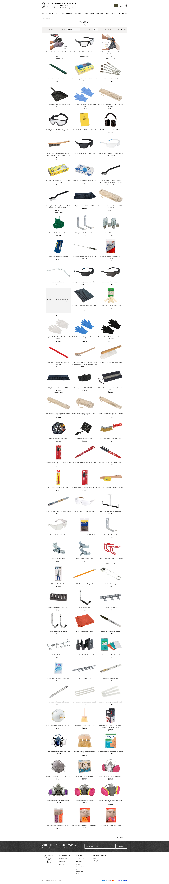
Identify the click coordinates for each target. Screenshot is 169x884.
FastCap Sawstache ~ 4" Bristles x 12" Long (84, 206)
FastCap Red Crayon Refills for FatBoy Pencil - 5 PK (58, 363)
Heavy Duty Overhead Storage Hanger (111, 511)
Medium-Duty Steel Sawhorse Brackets (84, 655)
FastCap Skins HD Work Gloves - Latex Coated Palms (111, 53)
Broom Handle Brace (58, 282)
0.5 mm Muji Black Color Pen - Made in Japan (58, 511)
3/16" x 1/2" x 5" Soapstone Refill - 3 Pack (110, 702)
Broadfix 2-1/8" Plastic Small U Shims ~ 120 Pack (84, 80)
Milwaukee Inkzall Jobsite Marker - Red (84, 462)
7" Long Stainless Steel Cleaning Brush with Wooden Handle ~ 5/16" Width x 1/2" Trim (84, 363)
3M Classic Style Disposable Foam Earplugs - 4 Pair (84, 826)
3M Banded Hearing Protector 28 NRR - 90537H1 (110, 257)
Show (90, 29)
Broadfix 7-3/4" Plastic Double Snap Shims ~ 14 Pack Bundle (58, 181)
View (106, 29)
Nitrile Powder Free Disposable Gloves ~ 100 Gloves (84, 338)
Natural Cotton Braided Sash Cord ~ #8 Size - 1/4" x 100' (110, 105)
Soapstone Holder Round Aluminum (58, 702)
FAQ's (60, 867)
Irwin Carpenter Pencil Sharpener (58, 256)
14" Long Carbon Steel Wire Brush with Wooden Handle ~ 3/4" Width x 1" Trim (58, 154)
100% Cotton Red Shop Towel (84, 631)
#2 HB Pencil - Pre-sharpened (84, 584)
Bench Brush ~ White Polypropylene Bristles (110, 362)
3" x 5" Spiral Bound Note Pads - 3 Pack (110, 655)
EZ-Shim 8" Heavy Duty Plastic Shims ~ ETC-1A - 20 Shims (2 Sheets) (58, 300)
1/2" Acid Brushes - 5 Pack (110, 79)
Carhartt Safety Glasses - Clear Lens (84, 511)
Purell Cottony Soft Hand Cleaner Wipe (58, 678)
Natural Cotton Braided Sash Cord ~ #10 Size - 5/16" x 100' (110, 206)
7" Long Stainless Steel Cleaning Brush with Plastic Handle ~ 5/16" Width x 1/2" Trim (110, 181)
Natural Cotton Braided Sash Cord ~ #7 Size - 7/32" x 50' (84, 414)
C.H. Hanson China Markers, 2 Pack (58, 487)
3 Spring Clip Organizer (110, 607)
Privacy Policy (64, 858)
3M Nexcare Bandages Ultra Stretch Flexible (110, 751)
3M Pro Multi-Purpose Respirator (84, 800)
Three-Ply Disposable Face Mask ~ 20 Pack (84, 180)
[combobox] (107, 5)
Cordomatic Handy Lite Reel (84, 776)
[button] (126, 5)
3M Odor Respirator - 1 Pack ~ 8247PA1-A (58, 776)
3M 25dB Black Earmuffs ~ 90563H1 (110, 130)
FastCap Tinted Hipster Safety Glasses (84, 153)
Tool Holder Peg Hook (58, 655)
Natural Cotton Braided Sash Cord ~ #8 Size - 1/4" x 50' (110, 414)
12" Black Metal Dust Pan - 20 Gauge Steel (58, 104)
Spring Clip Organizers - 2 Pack (84, 558)
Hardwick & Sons (56, 880)
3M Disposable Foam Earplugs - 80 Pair (58, 825)
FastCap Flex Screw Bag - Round (58, 438)
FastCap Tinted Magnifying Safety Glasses (84, 282)
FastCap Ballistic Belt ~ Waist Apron (84, 388)
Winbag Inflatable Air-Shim (85, 438)
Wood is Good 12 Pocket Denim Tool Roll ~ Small (110, 388)
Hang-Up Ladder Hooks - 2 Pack (84, 233)
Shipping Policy (64, 861)
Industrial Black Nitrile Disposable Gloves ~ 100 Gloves (110, 338)
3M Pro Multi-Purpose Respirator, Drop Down (110, 801)
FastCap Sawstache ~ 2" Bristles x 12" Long (58, 388)
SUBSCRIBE (121, 846)
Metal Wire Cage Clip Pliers (58, 584)
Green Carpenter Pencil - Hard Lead (58, 79)
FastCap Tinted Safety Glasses (110, 282)
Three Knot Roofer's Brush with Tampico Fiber (84, 752)
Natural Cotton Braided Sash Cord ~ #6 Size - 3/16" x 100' (58, 414)
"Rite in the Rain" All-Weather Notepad (84, 130)
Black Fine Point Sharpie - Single (110, 631)
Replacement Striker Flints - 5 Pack (58, 607)
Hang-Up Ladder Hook (110, 535)
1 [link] (118, 29)
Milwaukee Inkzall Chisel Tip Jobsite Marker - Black (58, 463)
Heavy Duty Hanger (84, 607)
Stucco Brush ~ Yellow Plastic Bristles (84, 725)
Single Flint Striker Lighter (110, 584)
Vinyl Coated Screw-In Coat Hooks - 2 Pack (111, 558)
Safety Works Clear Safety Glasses (58, 535)
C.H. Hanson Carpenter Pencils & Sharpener (110, 487)
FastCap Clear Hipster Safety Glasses (84, 52)
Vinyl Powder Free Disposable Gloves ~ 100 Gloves (58, 338)
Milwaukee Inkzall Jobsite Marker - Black (110, 462)
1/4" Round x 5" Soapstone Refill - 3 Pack (84, 702)
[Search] (116, 5)
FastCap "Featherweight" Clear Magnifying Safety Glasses (110, 154)
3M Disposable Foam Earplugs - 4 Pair (110, 825)
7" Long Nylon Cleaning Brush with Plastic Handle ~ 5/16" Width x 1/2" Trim (58, 206)
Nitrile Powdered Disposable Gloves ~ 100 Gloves (84, 105)
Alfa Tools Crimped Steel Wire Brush (110, 438)
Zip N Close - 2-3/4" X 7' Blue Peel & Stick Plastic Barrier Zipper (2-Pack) (110, 726)
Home (44, 18)
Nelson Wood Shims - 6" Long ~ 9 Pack (110, 305)
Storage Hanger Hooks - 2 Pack (58, 631)
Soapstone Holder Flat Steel (110, 678)
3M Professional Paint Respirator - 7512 (58, 751)
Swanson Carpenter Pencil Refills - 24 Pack (84, 535)
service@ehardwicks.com (81, 858)
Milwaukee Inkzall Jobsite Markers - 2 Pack (84, 487)
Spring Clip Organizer (58, 558)
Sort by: (64, 29)
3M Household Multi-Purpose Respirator (110, 776)
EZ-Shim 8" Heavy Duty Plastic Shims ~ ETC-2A (84, 306)
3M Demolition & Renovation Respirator (58, 800)
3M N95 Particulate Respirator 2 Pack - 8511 (58, 725)
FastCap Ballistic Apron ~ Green (58, 233)
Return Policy (64, 864)
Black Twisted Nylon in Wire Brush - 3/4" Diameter (84, 257)
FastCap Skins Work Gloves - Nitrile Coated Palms (58, 53)
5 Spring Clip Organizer (84, 678)
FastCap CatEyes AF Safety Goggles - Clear (58, 130)
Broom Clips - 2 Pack (110, 233)
